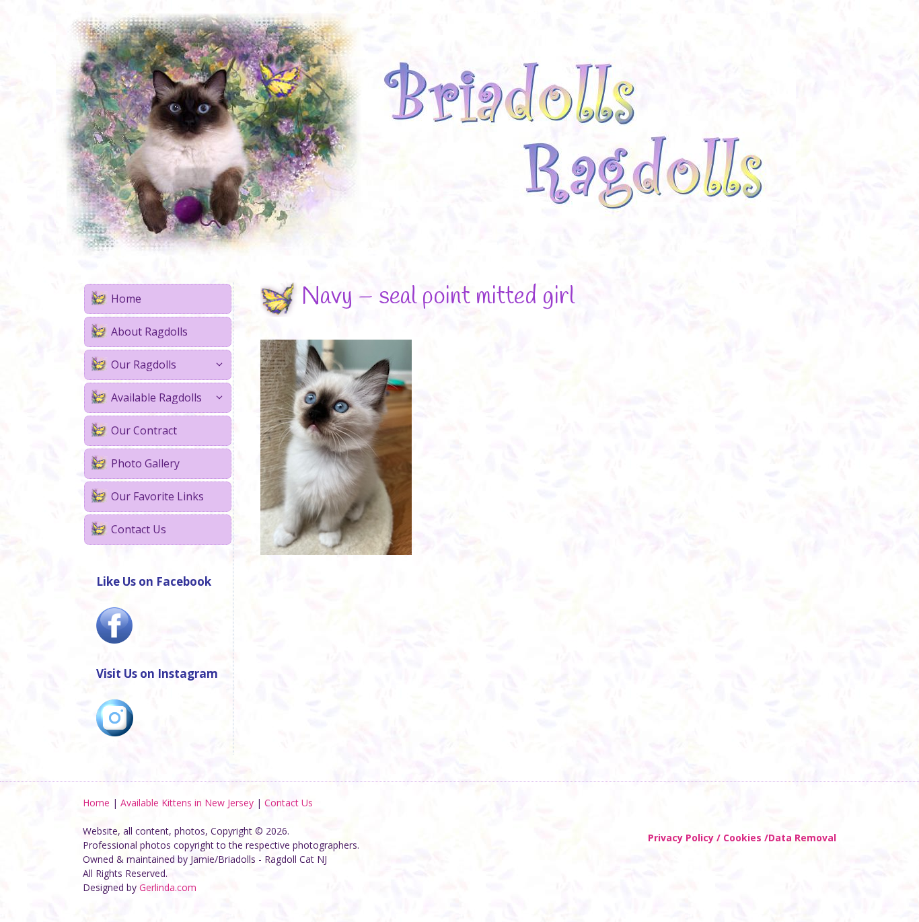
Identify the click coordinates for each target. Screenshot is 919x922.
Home (126, 298)
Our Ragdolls (143, 364)
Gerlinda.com (167, 887)
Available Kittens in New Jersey (187, 802)
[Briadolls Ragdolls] (426, 133)
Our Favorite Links (157, 496)
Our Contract (144, 430)
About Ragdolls (149, 331)
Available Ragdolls (156, 397)
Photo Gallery (145, 463)
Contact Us (138, 529)
